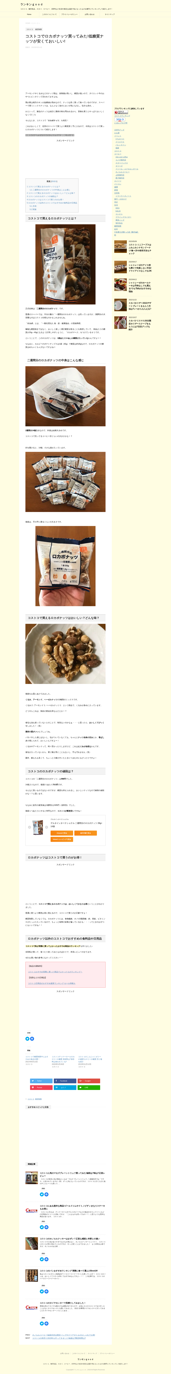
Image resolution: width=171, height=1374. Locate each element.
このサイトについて (49, 14)
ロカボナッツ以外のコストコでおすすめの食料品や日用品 (52, 203)
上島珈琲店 (120, 175)
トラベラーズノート (123, 196)
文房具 (117, 193)
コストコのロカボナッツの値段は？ (42, 196)
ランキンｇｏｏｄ (31, 4)
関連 (33, 209)
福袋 (117, 148)
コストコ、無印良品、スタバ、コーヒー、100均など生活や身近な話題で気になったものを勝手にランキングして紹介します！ (85, 1364)
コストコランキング (122, 116)
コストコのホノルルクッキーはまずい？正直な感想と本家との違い (70, 1239)
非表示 (54, 181)
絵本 (116, 229)
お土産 (117, 133)
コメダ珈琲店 (121, 160)
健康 (116, 187)
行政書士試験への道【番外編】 (126, 232)
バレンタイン (121, 145)
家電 (116, 190)
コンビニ (119, 214)
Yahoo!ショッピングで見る (62, 839)
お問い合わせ (90, 14)
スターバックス (122, 163)
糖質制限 (38, 1099)
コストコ (31, 1099)
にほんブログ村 (120, 123)
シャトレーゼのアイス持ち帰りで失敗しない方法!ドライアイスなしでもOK (140, 268)
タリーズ (119, 166)
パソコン (117, 184)
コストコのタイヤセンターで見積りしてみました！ (63, 1303)
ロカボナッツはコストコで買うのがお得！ (45, 200)
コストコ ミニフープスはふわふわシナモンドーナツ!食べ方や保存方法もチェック (140, 249)
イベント (117, 136)
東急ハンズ (120, 220)
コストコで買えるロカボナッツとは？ (43, 186)
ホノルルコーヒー (123, 172)
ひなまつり (120, 139)
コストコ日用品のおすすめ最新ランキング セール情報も (51, 983)
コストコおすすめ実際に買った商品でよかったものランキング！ (55, 972)
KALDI (118, 211)
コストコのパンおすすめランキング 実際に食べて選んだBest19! (69, 1271)
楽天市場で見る (85, 833)
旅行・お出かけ (120, 199)
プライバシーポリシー (69, 14)
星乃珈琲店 (120, 178)
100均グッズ (119, 130)
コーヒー (117, 154)
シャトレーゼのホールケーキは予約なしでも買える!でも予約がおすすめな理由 (140, 287)
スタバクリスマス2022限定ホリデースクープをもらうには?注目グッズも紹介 (140, 325)
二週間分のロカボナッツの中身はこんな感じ (50, 190)
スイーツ (117, 181)
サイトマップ (110, 14)
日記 (116, 202)
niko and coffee (122, 157)
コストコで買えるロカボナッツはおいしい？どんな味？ (51, 193)
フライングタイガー (123, 217)
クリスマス (120, 142)
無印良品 (119, 223)
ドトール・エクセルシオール (127, 169)
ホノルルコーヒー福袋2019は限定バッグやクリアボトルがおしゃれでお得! (63, 1335)
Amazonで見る (62, 833)
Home (29, 14)
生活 (116, 205)
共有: (33, 206)
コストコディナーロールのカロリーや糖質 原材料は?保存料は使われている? (63, 1059)
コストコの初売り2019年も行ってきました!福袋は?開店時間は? (59, 1338)
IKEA (117, 208)
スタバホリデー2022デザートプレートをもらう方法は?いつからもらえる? (140, 306)
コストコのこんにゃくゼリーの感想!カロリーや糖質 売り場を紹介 (90, 1059)
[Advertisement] (65, 68)
